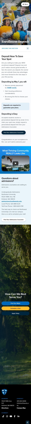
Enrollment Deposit (22, 9)
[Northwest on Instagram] (7, 416)
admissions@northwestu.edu (12, 201)
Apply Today (15, 313)
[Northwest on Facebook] (14, 416)
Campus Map (21, 408)
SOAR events (11, 88)
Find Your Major (15, 303)
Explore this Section (10, 48)
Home (5, 9)
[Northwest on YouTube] (11, 416)
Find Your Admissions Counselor (14, 133)
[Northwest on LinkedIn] (18, 416)
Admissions (12, 9)
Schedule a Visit (15, 308)
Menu (26, 4)
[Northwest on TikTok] (3, 416)
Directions (5, 408)
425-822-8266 (21, 401)
